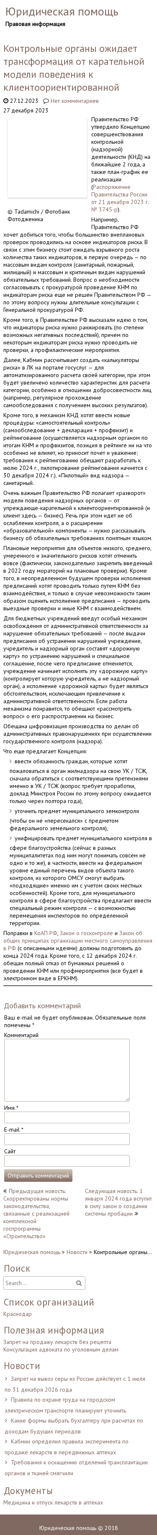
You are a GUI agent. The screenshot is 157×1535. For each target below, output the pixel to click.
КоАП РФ (45, 933)
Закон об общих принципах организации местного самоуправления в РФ (77, 940)
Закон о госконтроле (86, 933)
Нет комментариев (75, 101)
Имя (11, 1108)
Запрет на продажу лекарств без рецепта (57, 1342)
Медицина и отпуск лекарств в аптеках (53, 1502)
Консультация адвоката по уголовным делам (60, 1349)
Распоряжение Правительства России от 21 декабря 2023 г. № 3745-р (120, 198)
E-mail (13, 1129)
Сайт (9, 1151)
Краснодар (17, 1314)
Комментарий (21, 1035)
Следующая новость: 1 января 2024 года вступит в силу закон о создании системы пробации (118, 1202)
